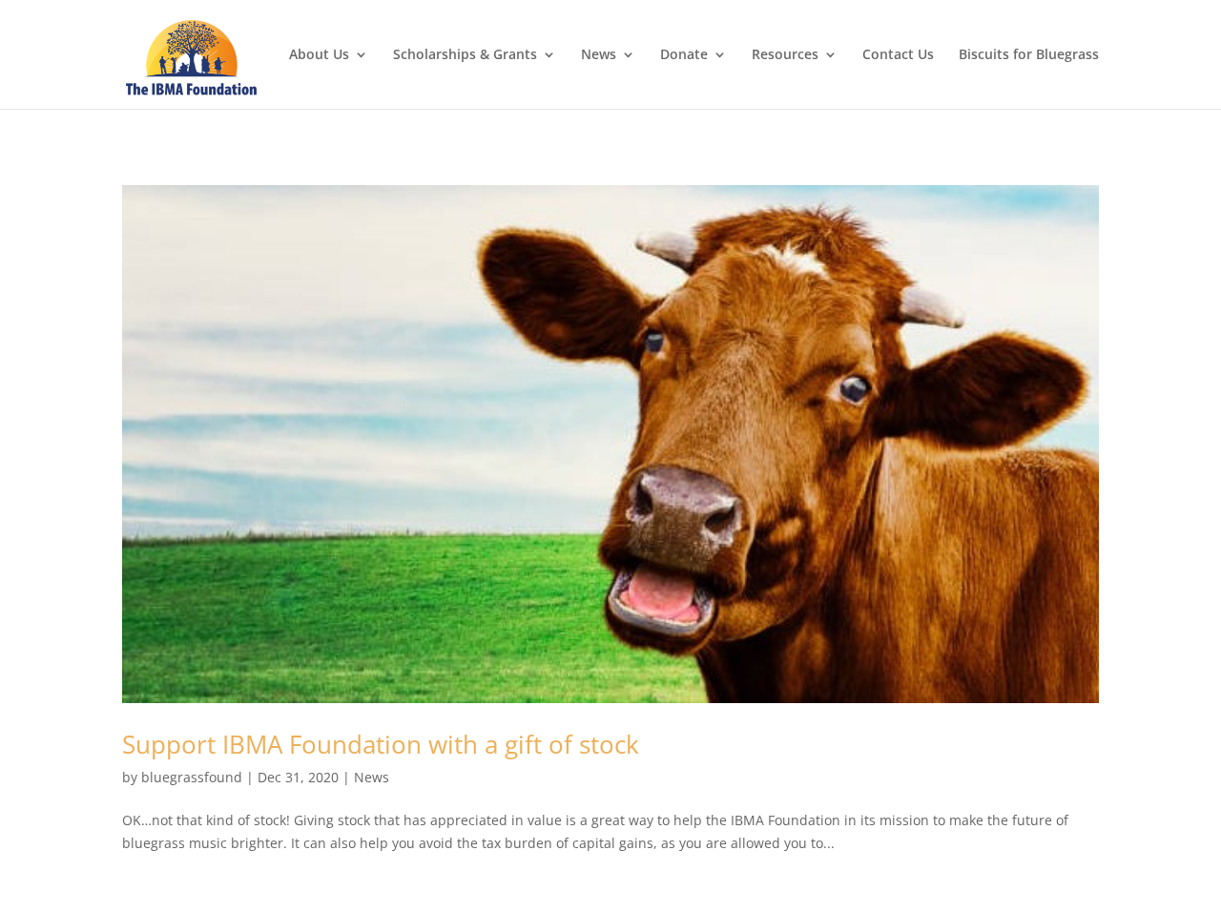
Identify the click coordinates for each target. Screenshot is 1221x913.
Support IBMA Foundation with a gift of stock (380, 744)
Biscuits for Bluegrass (1029, 55)
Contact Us (898, 55)
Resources (785, 55)
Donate (684, 55)
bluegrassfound (191, 777)
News (598, 55)
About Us (319, 55)
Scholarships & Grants (465, 55)
